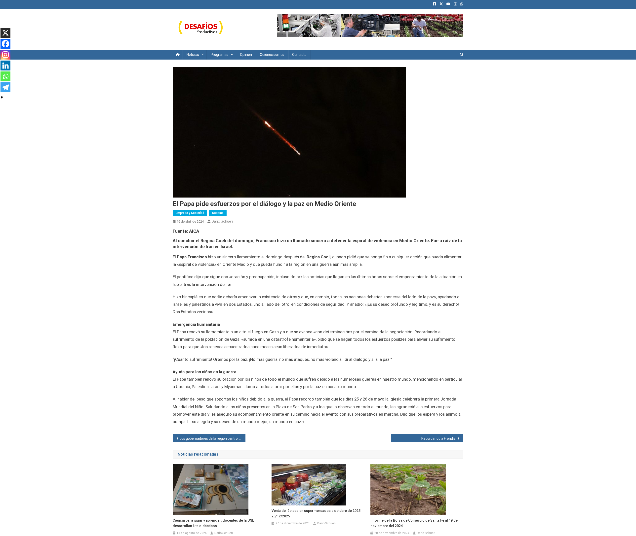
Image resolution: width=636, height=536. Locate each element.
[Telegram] (5, 87)
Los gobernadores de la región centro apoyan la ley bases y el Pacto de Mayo (212, 438)
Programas (219, 55)
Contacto (299, 55)
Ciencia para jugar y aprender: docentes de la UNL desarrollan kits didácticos (213, 523)
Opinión (246, 55)
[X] (5, 33)
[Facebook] (5, 44)
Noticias (193, 55)
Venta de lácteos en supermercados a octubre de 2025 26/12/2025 (316, 513)
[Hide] (2, 97)
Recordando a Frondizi (438, 438)
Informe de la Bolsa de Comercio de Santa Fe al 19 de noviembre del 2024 (414, 523)
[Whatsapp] (5, 76)
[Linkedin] (5, 65)
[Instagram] (5, 55)
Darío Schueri (222, 221)
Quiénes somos (272, 55)
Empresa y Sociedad (190, 213)
